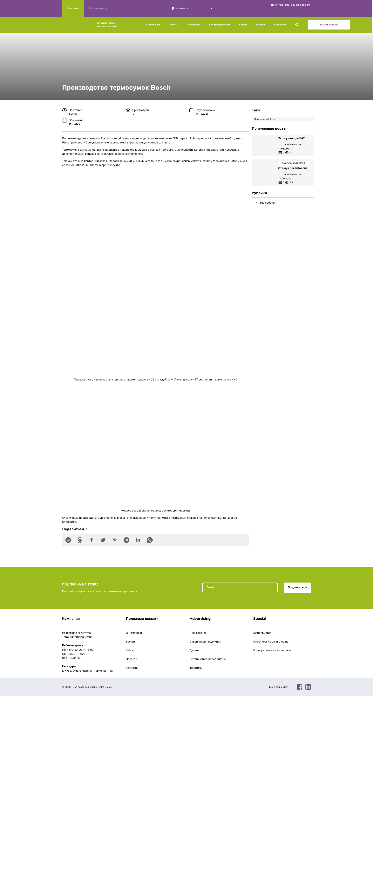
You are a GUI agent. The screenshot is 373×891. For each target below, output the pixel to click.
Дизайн (194, 650)
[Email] (240, 587)
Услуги (173, 24)
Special (259, 619)
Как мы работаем (219, 24)
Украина (207, 4)
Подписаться (297, 587)
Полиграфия (198, 632)
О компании (153, 24)
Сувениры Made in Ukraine (270, 641)
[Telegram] (126, 540)
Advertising (200, 619)
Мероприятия (262, 632)
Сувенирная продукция (205, 641)
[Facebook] (91, 540)
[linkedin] (308, 687)
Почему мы (193, 24)
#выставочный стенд (264, 119)
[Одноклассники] (80, 540)
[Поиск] (297, 25)
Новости (131, 659)
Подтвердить (148, 795)
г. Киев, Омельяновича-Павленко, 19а (87, 670)
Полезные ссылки (142, 619)
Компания (72, 8)
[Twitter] (103, 540)
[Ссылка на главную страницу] (73, 25)
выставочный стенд (293, 163)
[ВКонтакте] (68, 540)
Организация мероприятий (208, 659)
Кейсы (243, 24)
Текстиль (196, 667)
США (207, 12)
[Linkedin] (138, 540)
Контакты (280, 24)
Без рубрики (268, 202)
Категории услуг (99, 8)
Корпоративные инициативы (272, 650)
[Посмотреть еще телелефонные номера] (211, 8)
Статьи (260, 24)
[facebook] (299, 687)
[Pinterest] (115, 540)
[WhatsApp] (150, 540)
